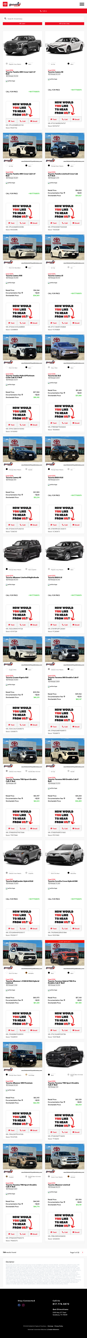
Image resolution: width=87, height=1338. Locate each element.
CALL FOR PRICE (12, 92)
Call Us (44, 11)
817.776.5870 (61, 1304)
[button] (40, 45)
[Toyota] (5, 4)
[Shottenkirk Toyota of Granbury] (16, 4)
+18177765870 (34, 91)
